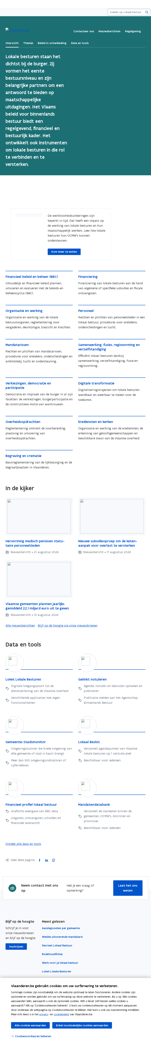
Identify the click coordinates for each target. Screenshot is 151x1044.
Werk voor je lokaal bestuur (60, 963)
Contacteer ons (83, 31)
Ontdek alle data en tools (23, 844)
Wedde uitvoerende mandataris (62, 937)
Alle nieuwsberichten (20, 625)
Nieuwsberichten (109, 31)
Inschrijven (16, 946)
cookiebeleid (61, 1014)
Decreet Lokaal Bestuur (57, 945)
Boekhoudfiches (52, 954)
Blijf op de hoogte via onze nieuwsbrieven (67, 625)
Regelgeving (133, 31)
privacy (43, 1014)
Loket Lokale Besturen (56, 971)
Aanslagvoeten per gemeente (61, 928)
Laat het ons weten (127, 887)
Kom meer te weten (64, 252)
